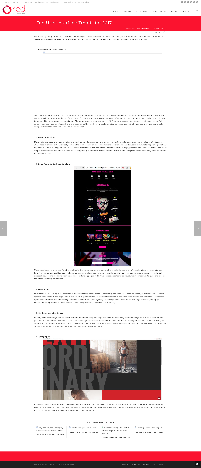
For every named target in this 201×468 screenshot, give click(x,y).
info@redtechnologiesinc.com (50, 2)
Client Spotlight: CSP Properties (150, 432)
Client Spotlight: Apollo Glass (84, 432)
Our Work (145, 465)
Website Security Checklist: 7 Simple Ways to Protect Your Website (117, 438)
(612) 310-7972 (28, 2)
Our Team (141, 11)
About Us (125, 465)
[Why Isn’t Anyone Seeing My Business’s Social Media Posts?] (51, 429)
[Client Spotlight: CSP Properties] (150, 427)
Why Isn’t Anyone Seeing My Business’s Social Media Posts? (51, 435)
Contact (186, 11)
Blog (174, 11)
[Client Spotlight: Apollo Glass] (84, 427)
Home (115, 11)
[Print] (156, 32)
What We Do (159, 11)
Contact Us (161, 465)
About (127, 11)
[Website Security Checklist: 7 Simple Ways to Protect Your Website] (117, 430)
